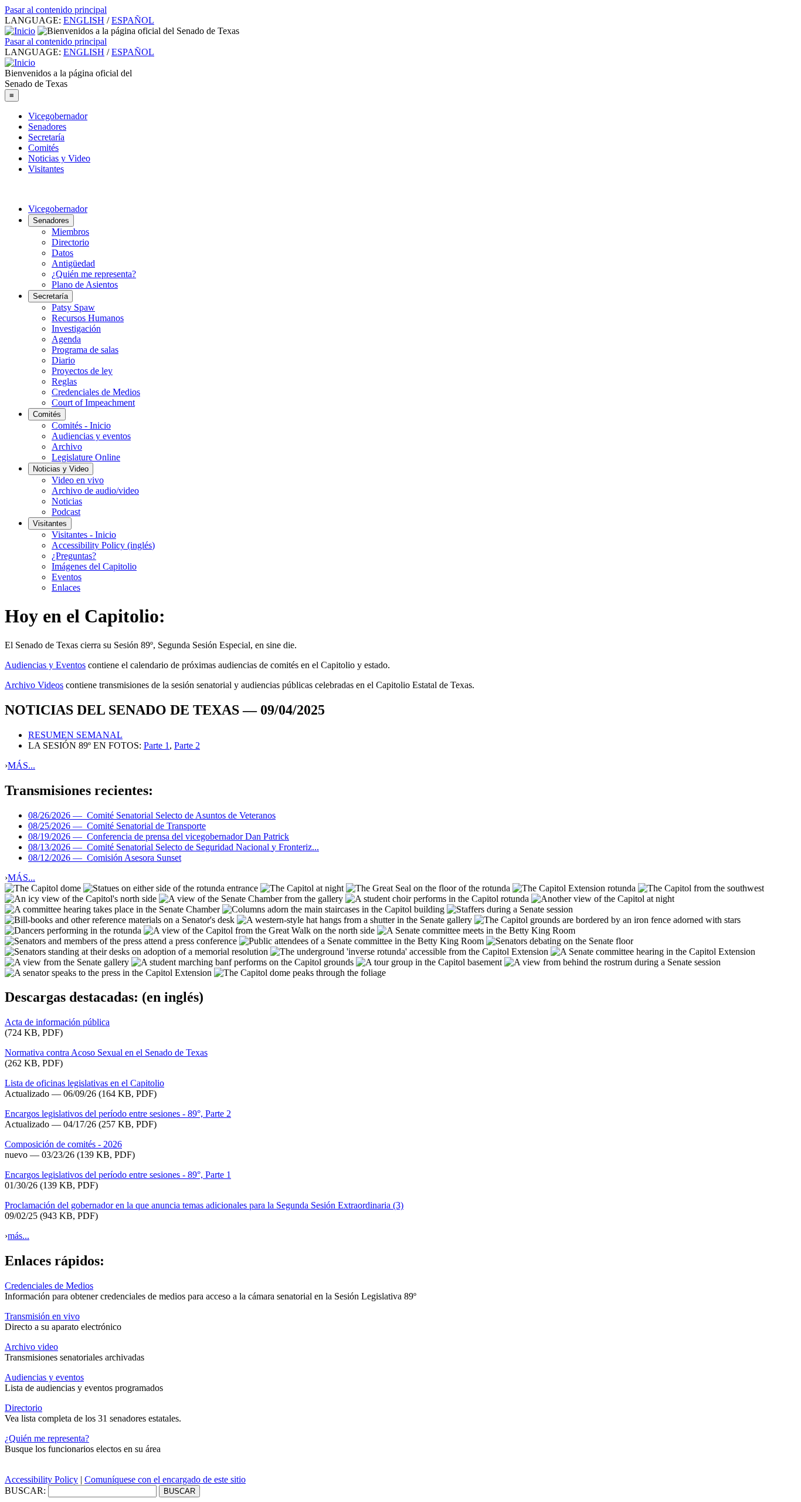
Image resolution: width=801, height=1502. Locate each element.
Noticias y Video (59, 158)
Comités (43, 148)
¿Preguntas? (74, 556)
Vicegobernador (57, 116)
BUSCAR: (25, 1491)
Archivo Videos (34, 685)
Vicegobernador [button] (57, 209)
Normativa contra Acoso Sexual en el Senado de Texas (106, 1053)
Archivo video (31, 1347)
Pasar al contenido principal (56, 10)
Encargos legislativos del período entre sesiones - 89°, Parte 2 (118, 1114)
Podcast (66, 512)
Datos (62, 253)
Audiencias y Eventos (45, 665)
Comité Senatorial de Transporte (117, 826)
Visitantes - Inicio (84, 535)
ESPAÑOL (132, 20)
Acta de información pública (57, 1022)
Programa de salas (85, 350)
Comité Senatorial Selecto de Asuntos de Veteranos (152, 815)
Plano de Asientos (85, 284)
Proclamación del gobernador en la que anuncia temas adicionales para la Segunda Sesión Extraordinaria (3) (204, 1205)
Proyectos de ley (82, 371)
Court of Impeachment (93, 403)
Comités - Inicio (81, 425)
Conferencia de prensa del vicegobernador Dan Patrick (158, 836)
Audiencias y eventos (91, 436)
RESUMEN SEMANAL (75, 735)
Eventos (67, 577)
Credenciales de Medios (96, 392)
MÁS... (21, 765)
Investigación (76, 329)
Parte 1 (156, 745)
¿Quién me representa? (94, 274)
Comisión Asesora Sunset (104, 858)
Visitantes (46, 169)
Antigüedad (73, 263)
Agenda (66, 339)
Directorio (70, 242)
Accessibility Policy (41, 1479)
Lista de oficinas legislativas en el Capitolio (84, 1083)
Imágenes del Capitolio (94, 566)
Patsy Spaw (73, 307)
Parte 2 (187, 745)
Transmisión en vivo (42, 1316)
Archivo (67, 447)
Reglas (64, 381)
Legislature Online (86, 457)
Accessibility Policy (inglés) (103, 545)
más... (18, 1236)
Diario (63, 360)
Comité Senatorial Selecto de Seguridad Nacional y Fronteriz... (173, 847)
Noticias (67, 501)
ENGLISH (83, 20)
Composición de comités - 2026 (63, 1144)
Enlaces (66, 587)
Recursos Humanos (88, 318)
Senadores (47, 127)
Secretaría (46, 137)
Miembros (70, 232)
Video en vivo (78, 480)
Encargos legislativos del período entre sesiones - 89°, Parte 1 (118, 1175)
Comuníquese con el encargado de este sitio (165, 1479)
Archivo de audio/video (95, 491)
